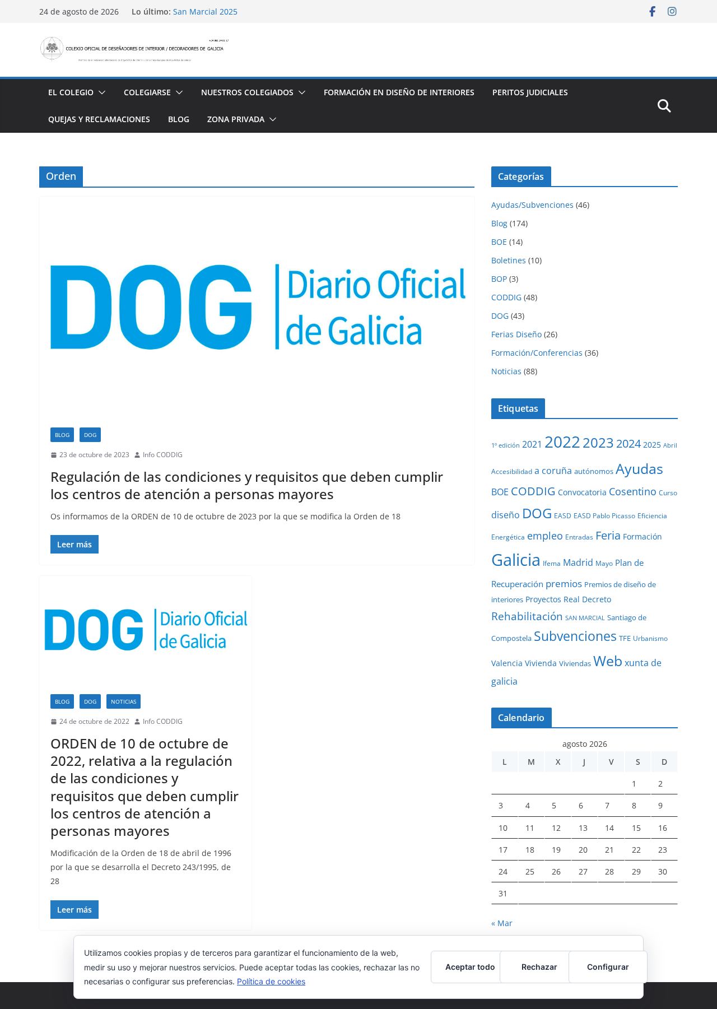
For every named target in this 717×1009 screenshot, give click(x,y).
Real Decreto (587, 599)
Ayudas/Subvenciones (532, 204)
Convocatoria (582, 492)
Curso (668, 492)
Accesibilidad (511, 471)
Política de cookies (271, 981)
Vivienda (541, 663)
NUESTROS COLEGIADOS (247, 92)
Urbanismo (650, 638)
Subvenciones (575, 636)
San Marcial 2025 (205, 11)
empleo (545, 535)
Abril (670, 445)
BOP (499, 278)
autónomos (593, 471)
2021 (532, 444)
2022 (562, 441)
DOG (90, 435)
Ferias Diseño (516, 334)
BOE (499, 241)
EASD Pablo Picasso (604, 515)
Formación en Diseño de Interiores (399, 92)
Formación (642, 536)
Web (607, 660)
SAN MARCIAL (585, 618)
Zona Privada (235, 119)
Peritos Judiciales (530, 92)
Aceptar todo (470, 966)
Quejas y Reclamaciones (99, 119)
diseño (505, 515)
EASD (562, 515)
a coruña (553, 470)
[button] (100, 92)
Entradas (579, 536)
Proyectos (543, 599)
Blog (178, 119)
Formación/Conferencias (537, 352)
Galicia (516, 559)
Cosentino (633, 491)
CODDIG (506, 297)
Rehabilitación (527, 616)
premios (564, 583)
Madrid (578, 562)
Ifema (552, 563)
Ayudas (639, 468)
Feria (608, 535)
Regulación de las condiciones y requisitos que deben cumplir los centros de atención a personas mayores (246, 485)
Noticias (123, 701)
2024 (628, 443)
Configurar (608, 966)
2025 (652, 444)
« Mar (502, 923)
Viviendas (575, 663)
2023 (598, 442)
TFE (625, 638)
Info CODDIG (163, 454)
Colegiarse (147, 92)
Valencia (507, 663)
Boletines (508, 260)
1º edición (505, 445)
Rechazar (539, 966)
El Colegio (71, 92)
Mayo (604, 563)
